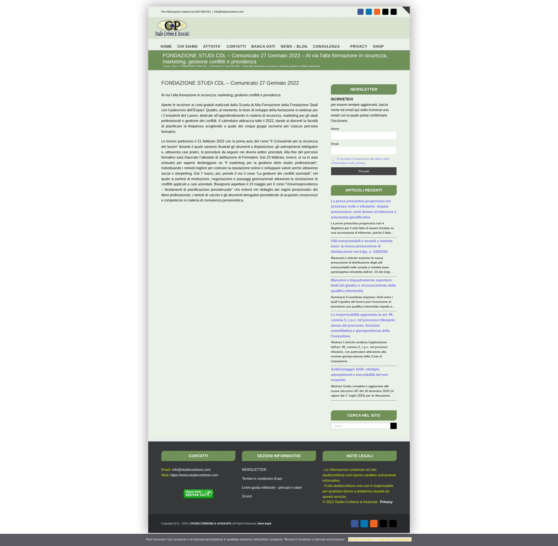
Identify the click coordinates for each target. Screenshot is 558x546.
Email (335, 143)
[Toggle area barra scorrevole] (406, 10)
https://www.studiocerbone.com (194, 475)
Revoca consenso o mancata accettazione (379, 539)
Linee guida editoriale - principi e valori (272, 487)
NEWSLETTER (254, 470)
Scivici (247, 496)
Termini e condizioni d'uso (262, 478)
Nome (335, 128)
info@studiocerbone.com (229, 11)
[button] (390, 44)
